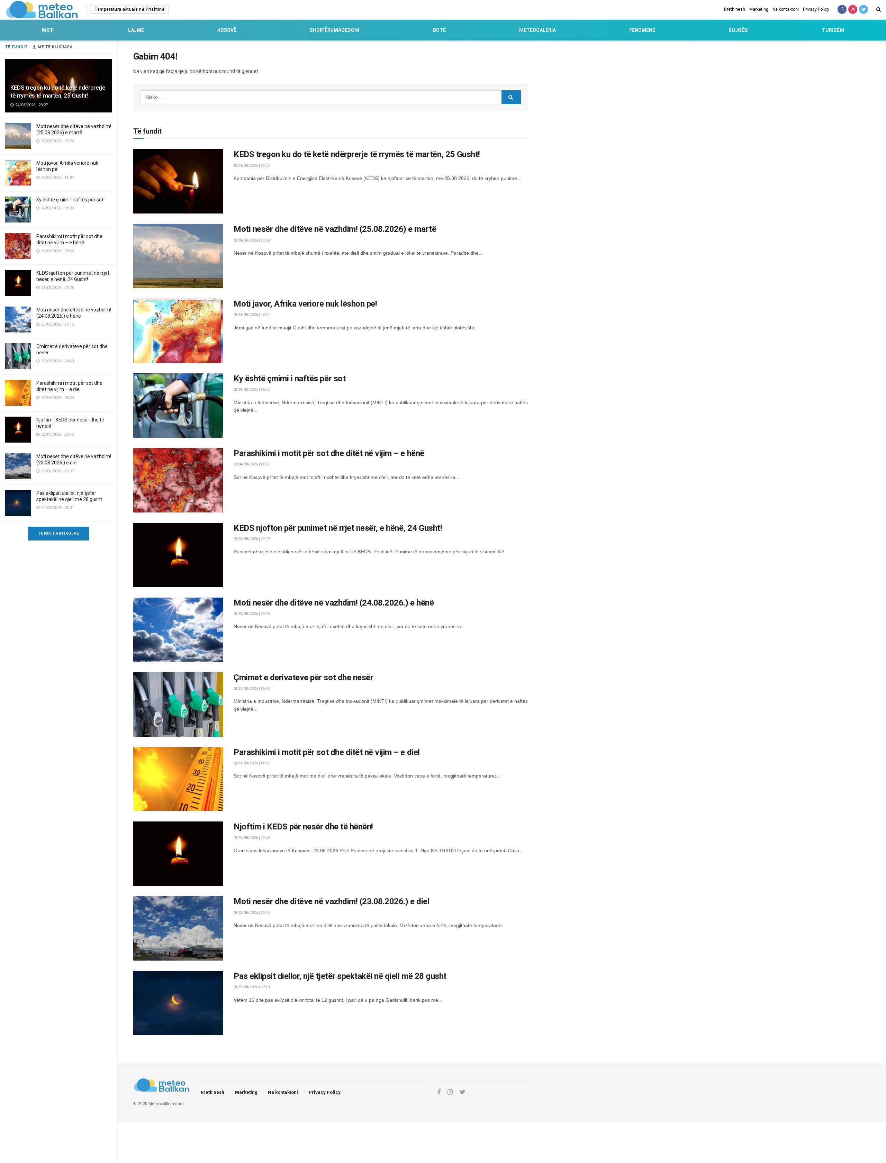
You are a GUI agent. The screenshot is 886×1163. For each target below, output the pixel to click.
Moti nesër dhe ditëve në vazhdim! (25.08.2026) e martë (335, 229)
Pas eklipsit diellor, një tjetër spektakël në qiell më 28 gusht (340, 976)
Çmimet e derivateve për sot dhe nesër (303, 677)
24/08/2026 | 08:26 (253, 464)
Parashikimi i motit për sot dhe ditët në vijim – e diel (327, 752)
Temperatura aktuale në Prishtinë (129, 9)
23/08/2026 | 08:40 (253, 688)
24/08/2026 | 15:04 (253, 314)
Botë (439, 30)
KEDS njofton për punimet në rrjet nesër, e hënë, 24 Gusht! (338, 528)
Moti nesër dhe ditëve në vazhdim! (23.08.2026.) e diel (331, 901)
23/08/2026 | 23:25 (253, 539)
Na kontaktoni (785, 9)
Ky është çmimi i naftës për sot (69, 199)
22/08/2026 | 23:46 (253, 838)
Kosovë (226, 30)
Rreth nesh (734, 9)
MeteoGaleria (537, 30)
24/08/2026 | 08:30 (253, 389)
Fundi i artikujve (58, 533)
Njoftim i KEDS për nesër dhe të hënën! (303, 827)
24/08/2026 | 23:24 (253, 240)
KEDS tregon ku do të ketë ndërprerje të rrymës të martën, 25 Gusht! (357, 154)
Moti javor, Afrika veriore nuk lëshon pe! (305, 304)
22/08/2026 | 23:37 (253, 912)
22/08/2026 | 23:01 (253, 987)
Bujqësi (739, 30)
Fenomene (642, 30)
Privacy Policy (816, 9)
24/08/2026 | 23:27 (253, 165)
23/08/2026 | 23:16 (253, 613)
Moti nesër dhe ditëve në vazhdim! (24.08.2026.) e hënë (334, 603)
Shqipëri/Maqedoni (334, 30)
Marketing (758, 9)
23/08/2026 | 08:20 (253, 763)
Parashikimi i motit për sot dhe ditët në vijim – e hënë (329, 453)
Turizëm (833, 30)
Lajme (136, 30)
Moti (48, 30)
